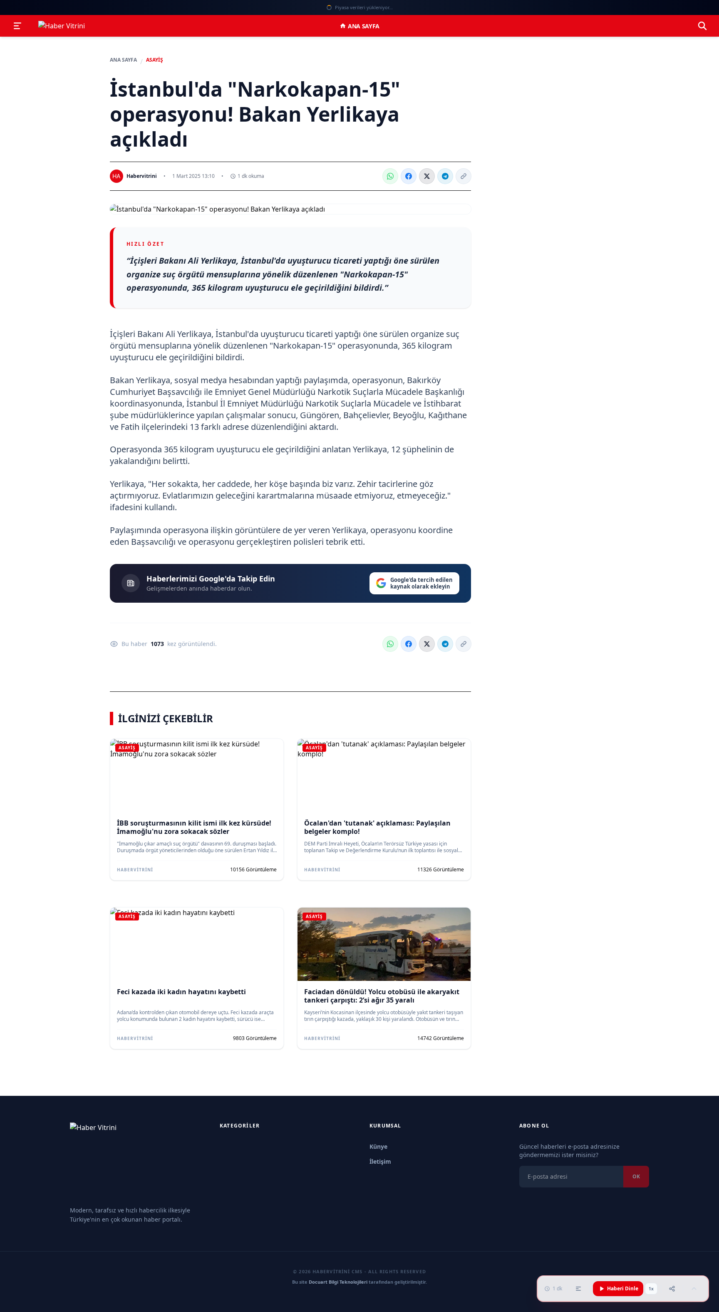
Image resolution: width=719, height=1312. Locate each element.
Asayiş (154, 60)
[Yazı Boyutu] (578, 1288)
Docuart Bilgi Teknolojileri (338, 1282)
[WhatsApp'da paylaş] (390, 176)
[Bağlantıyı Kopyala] (463, 176)
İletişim (380, 1161)
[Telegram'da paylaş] (445, 176)
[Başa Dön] (694, 1288)
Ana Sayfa (363, 26)
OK (636, 1176)
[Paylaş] (671, 1288)
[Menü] (17, 25)
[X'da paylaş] (426, 176)
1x (651, 1289)
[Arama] (702, 25)
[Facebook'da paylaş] (408, 176)
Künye (378, 1146)
